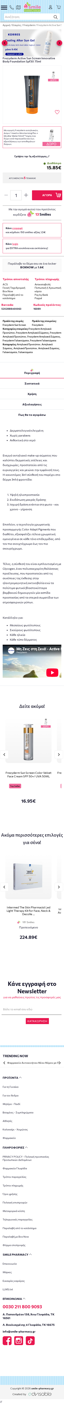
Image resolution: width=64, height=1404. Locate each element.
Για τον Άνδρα (10, 1095)
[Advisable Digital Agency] (32, 1393)
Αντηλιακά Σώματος (48, 348)
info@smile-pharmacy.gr (19, 1331)
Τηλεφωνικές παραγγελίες (18, 1219)
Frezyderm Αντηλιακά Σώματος (32, 332)
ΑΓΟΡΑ (47, 195)
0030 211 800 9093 (22, 1306)
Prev (4, 754)
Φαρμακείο (9, 1137)
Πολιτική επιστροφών (15, 1202)
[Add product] (26, 195)
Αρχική (6, 25)
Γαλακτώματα (10, 352)
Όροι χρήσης (10, 1193)
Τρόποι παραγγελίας (14, 1176)
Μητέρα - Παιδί (11, 1103)
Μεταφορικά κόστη (14, 1210)
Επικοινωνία (10, 1263)
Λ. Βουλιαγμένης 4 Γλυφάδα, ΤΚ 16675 (29, 1324)
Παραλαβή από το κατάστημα (19, 1228)
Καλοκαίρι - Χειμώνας (15, 1129)
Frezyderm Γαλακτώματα (16, 340)
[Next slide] (59, 43)
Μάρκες (7, 1272)
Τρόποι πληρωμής (13, 1185)
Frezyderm (29, 25)
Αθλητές (7, 1120)
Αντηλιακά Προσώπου (28, 344)
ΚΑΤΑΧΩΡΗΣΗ (37, 1021)
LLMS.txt (8, 1289)
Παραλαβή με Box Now (16, 1236)
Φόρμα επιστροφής (14, 1245)
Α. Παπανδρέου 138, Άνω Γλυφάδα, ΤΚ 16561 (28, 1316)
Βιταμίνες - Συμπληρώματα (18, 1112)
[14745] (32, 95)
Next (59, 754)
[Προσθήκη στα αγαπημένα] (57, 112)
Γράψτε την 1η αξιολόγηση (30, 156)
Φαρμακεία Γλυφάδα (15, 1168)
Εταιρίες (16, 25)
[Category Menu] (4, 7)
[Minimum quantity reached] (6, 195)
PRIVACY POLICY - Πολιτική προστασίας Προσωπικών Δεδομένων (26, 1158)
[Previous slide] (4, 43)
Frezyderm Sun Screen (14, 324)
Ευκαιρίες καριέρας (14, 1280)
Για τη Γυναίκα (10, 1086)
